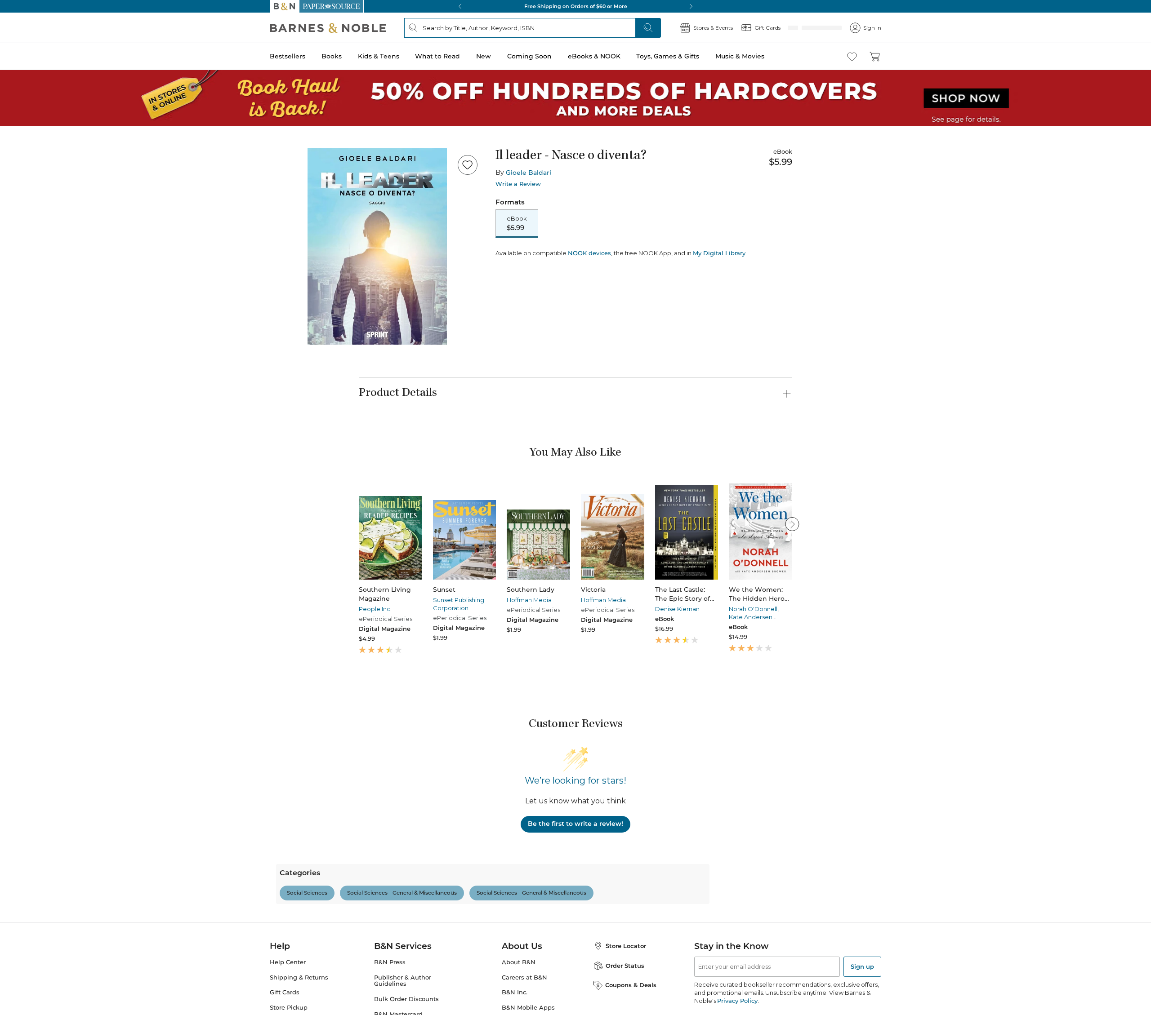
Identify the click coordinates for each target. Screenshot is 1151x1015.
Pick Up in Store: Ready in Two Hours (575, 6)
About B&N (518, 1000)
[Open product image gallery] (377, 246)
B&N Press (390, 1000)
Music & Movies (739, 56)
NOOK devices (589, 284)
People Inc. (375, 608)
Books (331, 56)
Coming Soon (529, 56)
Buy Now (661, 259)
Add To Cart (549, 259)
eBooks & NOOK (594, 56)
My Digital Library (719, 284)
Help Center (288, 1000)
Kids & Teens (378, 56)
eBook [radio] (517, 223)
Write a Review (518, 184)
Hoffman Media (529, 599)
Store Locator (626, 984)
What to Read (437, 56)
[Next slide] (792, 524)
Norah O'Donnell (753, 608)
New (483, 56)
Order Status (625, 1004)
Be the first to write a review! (575, 824)
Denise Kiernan (677, 608)
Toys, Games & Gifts (667, 56)
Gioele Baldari (528, 172)
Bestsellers (287, 56)
